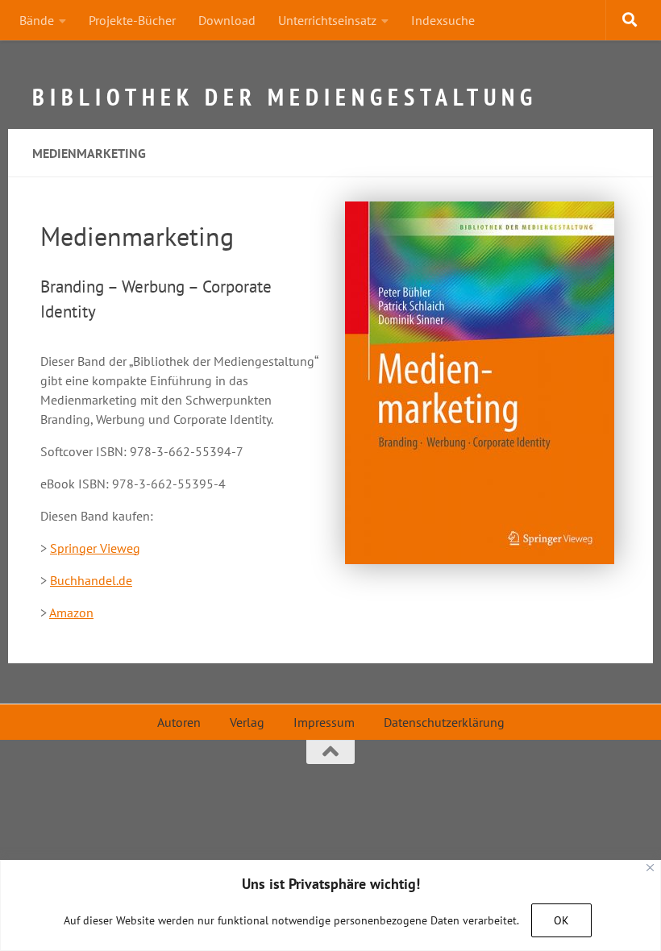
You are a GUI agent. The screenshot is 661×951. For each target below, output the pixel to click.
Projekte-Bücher (132, 20)
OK (561, 920)
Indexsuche (443, 20)
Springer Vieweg (95, 548)
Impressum (324, 722)
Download (227, 20)
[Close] (650, 867)
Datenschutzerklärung (444, 722)
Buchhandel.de (91, 580)
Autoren (179, 722)
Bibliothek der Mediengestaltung (285, 89)
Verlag (247, 722)
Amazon (71, 612)
